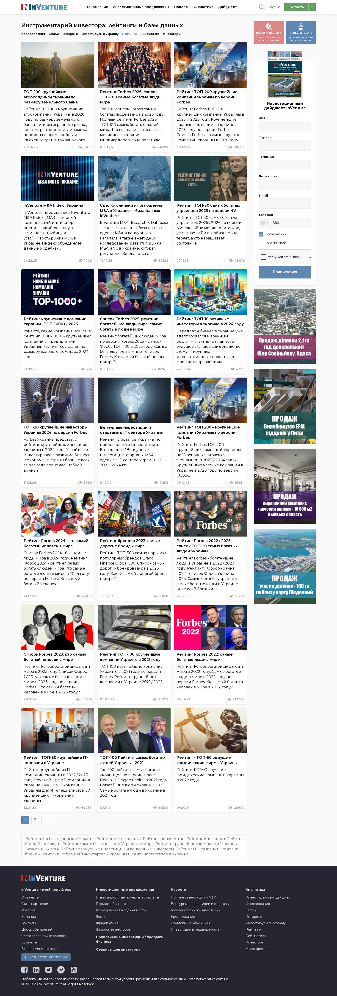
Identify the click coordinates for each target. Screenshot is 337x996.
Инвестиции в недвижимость (195, 929)
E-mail (263, 195)
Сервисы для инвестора (118, 949)
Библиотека (150, 34)
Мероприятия (257, 949)
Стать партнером (35, 904)
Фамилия (266, 137)
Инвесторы (172, 34)
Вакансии (29, 923)
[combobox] (264, 223)
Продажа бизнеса (111, 904)
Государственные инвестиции (196, 910)
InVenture (46, 889)
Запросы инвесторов (113, 929)
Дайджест (227, 7)
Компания (267, 157)
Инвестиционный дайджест (269, 897)
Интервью (70, 34)
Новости (182, 7)
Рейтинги (129, 34)
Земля (101, 917)
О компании (97, 7)
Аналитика (203, 7)
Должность (268, 176)
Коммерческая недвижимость (121, 910)
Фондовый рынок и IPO (190, 923)
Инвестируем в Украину (100, 34)
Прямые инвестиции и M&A (193, 897)
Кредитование (183, 917)
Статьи (54, 34)
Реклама (28, 910)
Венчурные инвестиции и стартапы (200, 904)
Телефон (266, 215)
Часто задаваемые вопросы (44, 936)
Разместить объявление (49, 957)
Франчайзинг (107, 923)
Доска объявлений (36, 929)
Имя (262, 118)
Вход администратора (39, 949)
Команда (28, 917)
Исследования (33, 34)
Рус (272, 7)
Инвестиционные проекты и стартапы (127, 897)
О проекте (30, 897)
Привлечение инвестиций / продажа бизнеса (129, 939)
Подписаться (285, 272)
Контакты (29, 942)
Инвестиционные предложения (141, 7)
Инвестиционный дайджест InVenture (285, 105)
